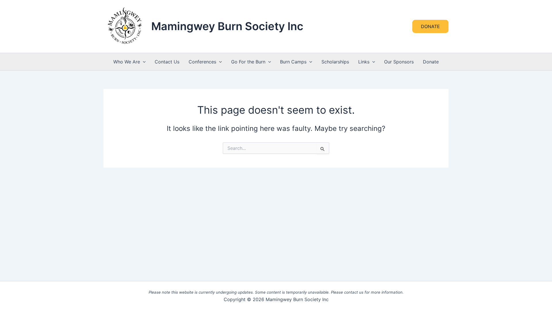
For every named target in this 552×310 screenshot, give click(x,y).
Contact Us (167, 62)
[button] (430, 26)
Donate (431, 62)
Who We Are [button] (126, 62)
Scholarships (335, 62)
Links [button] (363, 62)
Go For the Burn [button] (248, 62)
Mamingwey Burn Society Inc (227, 26)
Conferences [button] (202, 62)
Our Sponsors (399, 62)
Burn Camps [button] (293, 62)
